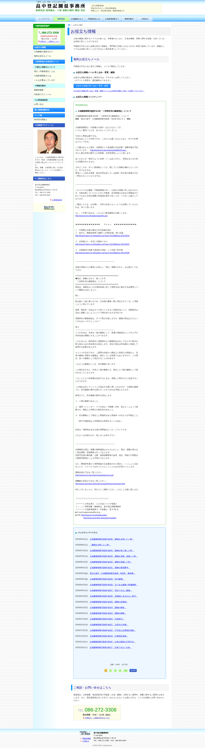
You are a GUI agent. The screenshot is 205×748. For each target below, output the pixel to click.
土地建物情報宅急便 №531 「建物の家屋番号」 (110, 568)
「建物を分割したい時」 (100, 545)
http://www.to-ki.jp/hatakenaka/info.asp (91, 216)
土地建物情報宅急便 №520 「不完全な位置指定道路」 (113, 630)
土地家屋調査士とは (42, 76)
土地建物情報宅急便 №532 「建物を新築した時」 (111, 562)
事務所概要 (39, 90)
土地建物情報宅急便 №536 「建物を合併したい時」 (112, 539)
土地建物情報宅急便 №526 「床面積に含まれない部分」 (114, 596)
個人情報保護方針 (42, 110)
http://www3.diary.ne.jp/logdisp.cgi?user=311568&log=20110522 (102, 244)
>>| (125, 670)
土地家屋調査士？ (112, 19)
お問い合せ (39, 104)
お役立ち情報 (40, 47)
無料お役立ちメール (42, 56)
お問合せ (144, 19)
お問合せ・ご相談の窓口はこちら (97, 718)
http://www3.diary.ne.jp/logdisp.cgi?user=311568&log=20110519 (102, 236)
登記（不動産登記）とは (44, 71)
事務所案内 (129, 19)
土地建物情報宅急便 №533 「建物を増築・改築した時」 (114, 556)
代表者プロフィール (42, 94)
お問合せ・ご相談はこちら (49, 41)
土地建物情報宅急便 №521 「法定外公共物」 (109, 625)
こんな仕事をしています (44, 80)
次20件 (133, 670)
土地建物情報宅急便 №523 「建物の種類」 (108, 613)
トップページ (44, 19)
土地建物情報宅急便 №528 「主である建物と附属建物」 (114, 585)
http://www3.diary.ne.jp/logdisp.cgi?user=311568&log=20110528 (102, 253)
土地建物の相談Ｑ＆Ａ (43, 52)
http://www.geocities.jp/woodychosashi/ (99, 518)
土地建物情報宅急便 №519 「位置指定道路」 (109, 636)
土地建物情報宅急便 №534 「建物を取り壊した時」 (112, 551)
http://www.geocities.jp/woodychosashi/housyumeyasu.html (100, 484)
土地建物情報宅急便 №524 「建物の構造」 (108, 608)
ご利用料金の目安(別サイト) (46, 62)
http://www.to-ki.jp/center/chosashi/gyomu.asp (94, 475)
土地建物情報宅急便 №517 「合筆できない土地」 (111, 647)
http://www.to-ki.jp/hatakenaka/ (94, 515)
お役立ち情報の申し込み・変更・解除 (92, 86)
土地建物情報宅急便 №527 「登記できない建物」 (111, 590)
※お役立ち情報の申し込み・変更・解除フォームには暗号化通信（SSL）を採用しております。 (109, 91)
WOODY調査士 (40, 120)
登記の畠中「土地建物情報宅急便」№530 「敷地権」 (112, 573)
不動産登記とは (94, 19)
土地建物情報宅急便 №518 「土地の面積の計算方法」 (113, 642)
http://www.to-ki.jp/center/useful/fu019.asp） (109, 150)
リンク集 (38, 115)
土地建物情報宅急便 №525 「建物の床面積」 (109, 602)
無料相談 (61, 19)
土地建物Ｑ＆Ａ (77, 19)
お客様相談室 (57, 200)
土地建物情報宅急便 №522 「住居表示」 (107, 619)
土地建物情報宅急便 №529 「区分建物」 (107, 579)
